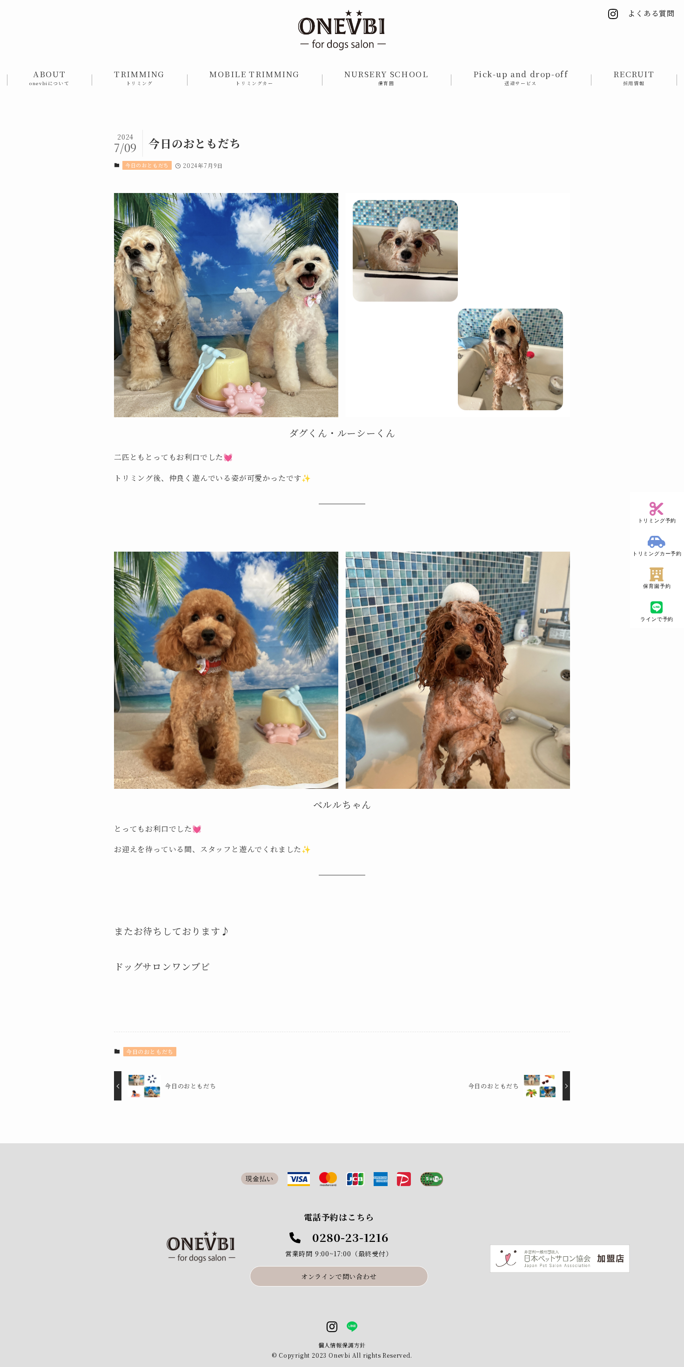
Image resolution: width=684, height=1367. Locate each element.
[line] (352, 1327)
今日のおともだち (147, 165)
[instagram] (331, 1327)
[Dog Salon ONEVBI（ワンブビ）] (342, 30)
